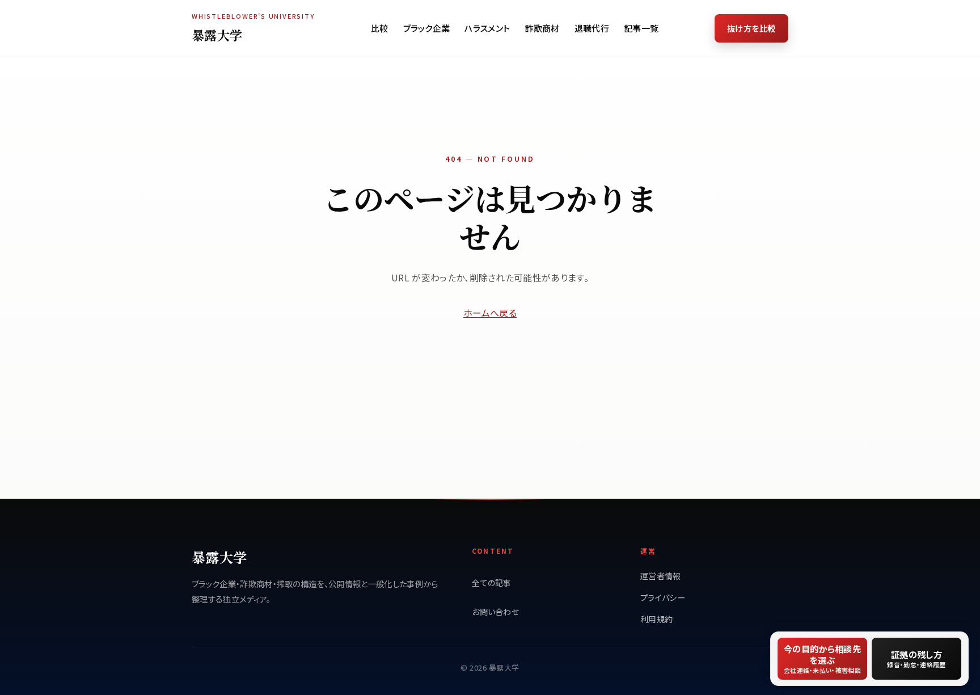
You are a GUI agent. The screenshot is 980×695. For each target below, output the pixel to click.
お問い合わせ (495, 611)
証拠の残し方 (916, 658)
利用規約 (656, 619)
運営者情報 (660, 576)
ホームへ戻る (490, 312)
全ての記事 (492, 582)
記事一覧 (641, 28)
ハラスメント (487, 28)
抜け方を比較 (751, 28)
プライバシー (662, 597)
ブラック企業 (426, 28)
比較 (379, 28)
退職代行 (592, 28)
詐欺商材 (542, 28)
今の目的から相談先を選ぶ (822, 658)
